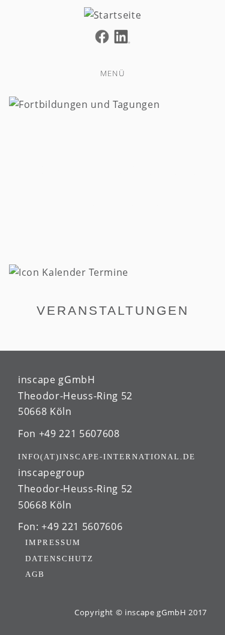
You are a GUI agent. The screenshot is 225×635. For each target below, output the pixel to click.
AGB (35, 574)
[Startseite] (112, 14)
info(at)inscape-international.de (107, 456)
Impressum (53, 542)
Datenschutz (59, 558)
